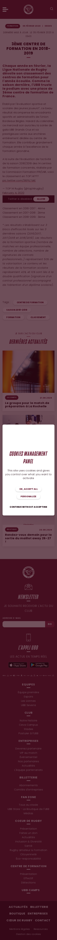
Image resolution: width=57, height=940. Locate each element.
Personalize (28, 497)
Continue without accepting (28, 507)
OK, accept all (28, 489)
